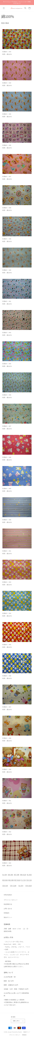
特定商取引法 (8, 904)
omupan (10, 1032)
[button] (4, 8)
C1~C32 (23, 880)
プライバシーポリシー (11, 900)
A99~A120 (23, 875)
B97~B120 (17, 880)
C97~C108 (13, 886)
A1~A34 (4, 875)
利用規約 (6, 913)
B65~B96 (11, 880)
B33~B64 (5, 880)
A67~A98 (16, 875)
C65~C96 (5, 886)
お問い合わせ (8, 908)
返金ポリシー (8, 917)
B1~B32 (29, 875)
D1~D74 (21, 886)
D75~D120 (29, 886)
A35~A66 (10, 875)
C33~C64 (29, 880)
